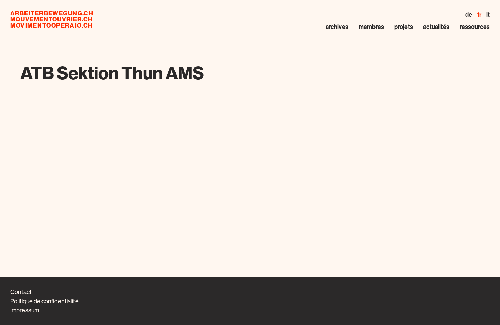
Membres (371, 27)
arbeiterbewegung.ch (52, 13)
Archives (337, 27)
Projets (403, 27)
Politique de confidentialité (44, 301)
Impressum (24, 310)
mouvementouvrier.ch (51, 19)
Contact (21, 292)
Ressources (475, 27)
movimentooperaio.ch (51, 25)
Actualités (436, 27)
